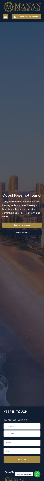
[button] (5, 16)
